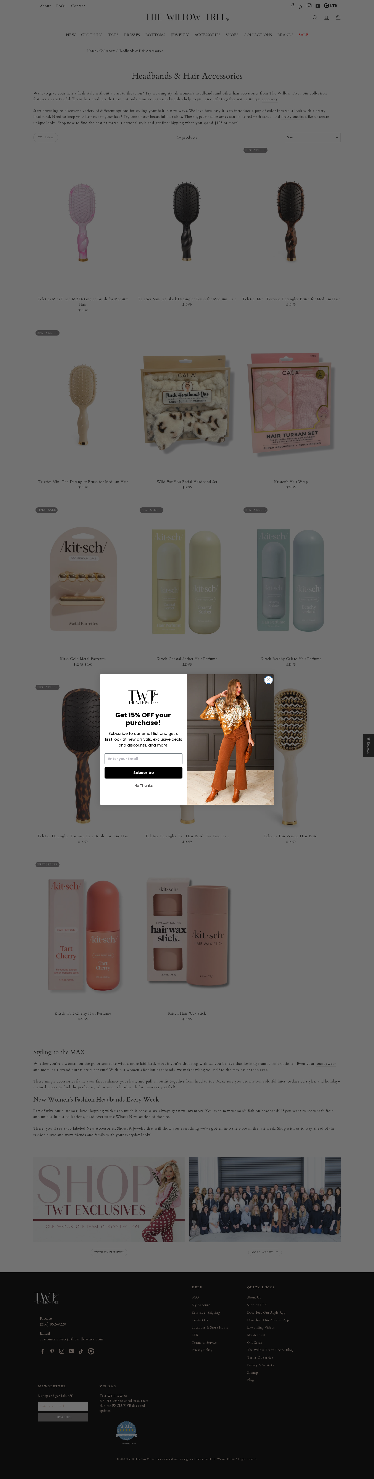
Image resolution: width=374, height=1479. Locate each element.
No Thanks (143, 785)
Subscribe (143, 772)
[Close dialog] (268, 680)
